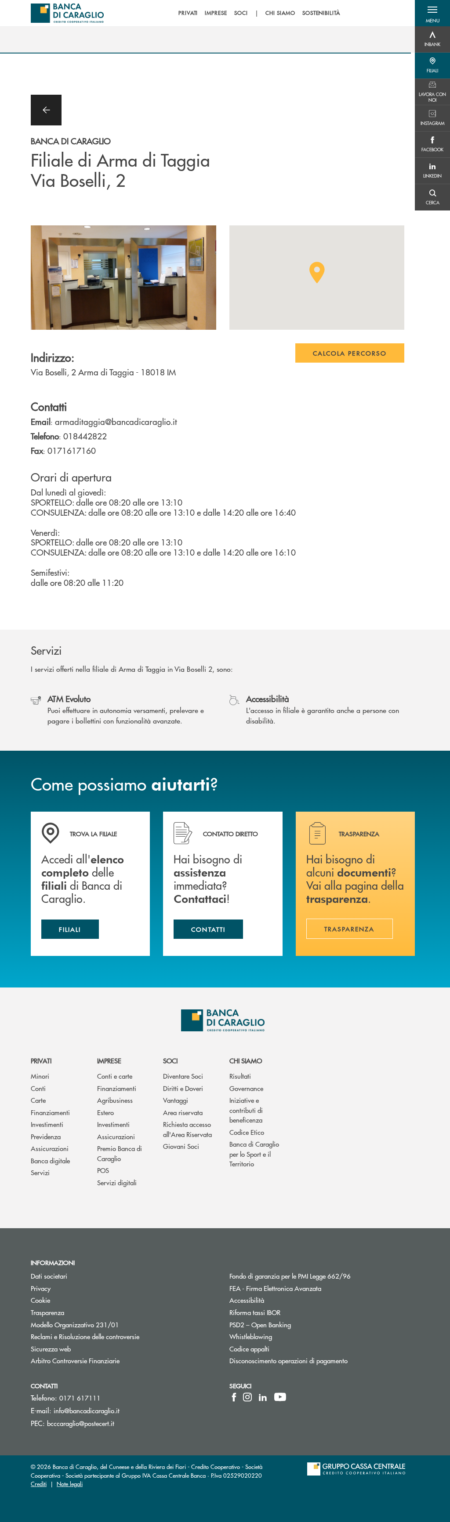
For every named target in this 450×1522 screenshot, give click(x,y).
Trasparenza (47, 1312)
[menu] (259, 13)
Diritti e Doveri (183, 1088)
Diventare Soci (183, 1075)
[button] (432, 13)
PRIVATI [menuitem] (188, 13)
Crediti (39, 1483)
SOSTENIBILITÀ (321, 13)
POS (103, 1170)
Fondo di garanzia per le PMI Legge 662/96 (322, 1275)
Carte (38, 1100)
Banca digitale (50, 1160)
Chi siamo (245, 1060)
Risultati (240, 1075)
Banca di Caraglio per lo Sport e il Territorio (254, 1153)
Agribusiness (115, 1100)
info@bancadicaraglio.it (87, 1410)
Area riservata (183, 1112)
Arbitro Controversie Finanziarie (108, 1360)
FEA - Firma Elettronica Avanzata (275, 1288)
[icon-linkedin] (262, 1397)
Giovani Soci (181, 1146)
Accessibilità (279, 1300)
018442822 (85, 436)
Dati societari (49, 1275)
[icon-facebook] (234, 1397)
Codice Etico (246, 1132)
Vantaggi (175, 1100)
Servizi (40, 1172)
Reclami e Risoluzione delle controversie (85, 1336)
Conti (38, 1088)
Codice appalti (282, 1348)
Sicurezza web (51, 1348)
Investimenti (47, 1124)
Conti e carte (114, 1075)
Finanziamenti (50, 1112)
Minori (40, 1075)
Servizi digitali (117, 1182)
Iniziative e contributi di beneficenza (246, 1109)
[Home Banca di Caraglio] (67, 13)
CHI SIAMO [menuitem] (280, 13)
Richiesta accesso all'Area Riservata (187, 1129)
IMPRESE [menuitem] (216, 13)
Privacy (41, 1288)
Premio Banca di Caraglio (119, 1153)
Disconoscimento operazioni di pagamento (288, 1360)
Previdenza (46, 1136)
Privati (41, 1060)
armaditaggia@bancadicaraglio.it (116, 421)
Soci (170, 1060)
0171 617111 (80, 1397)
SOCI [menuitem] (241, 13)
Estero (105, 1112)
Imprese (109, 1060)
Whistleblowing (250, 1336)
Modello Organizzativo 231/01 (75, 1324)
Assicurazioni (50, 1148)
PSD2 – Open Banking (293, 1324)
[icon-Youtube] (280, 1397)
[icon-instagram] (247, 1397)
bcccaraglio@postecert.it (80, 1423)
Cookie (40, 1300)
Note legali (70, 1483)
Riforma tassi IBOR (288, 1312)
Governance (246, 1088)
